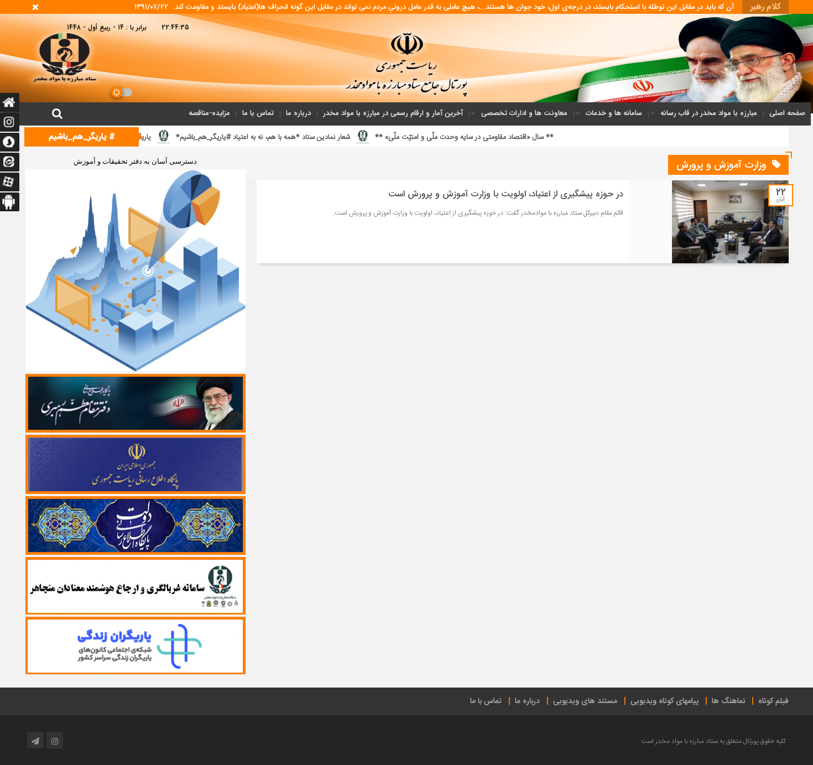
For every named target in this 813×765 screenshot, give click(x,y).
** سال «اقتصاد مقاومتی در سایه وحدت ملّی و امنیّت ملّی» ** (524, 137)
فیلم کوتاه (773, 701)
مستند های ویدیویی (585, 701)
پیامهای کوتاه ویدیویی (664, 701)
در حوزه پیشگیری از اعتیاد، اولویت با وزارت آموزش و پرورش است (505, 194)
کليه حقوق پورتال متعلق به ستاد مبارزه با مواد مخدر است (713, 741)
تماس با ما (258, 113)
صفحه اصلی (787, 113)
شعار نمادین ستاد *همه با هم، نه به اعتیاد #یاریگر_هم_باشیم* (323, 137)
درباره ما (298, 113)
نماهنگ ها (728, 701)
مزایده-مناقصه (209, 113)
